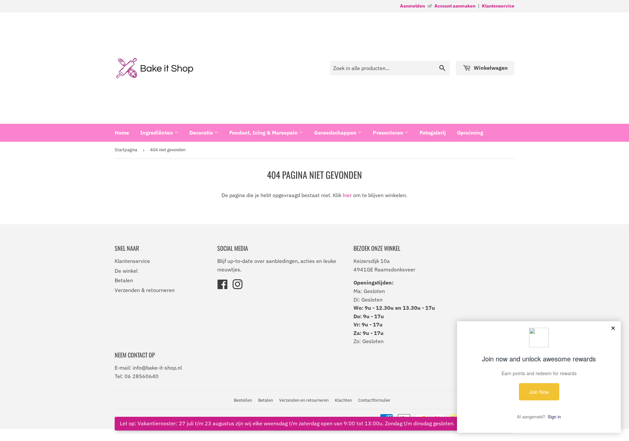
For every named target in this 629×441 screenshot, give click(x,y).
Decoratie (201, 132)
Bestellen (243, 400)
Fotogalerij (433, 132)
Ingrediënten (157, 132)
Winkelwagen (490, 67)
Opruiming (470, 132)
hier (347, 195)
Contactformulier (374, 400)
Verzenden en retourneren (304, 400)
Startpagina (126, 150)
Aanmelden (412, 6)
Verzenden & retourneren (145, 290)
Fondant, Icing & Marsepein (264, 132)
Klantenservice (498, 6)
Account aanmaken (454, 6)
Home (122, 132)
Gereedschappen (336, 132)
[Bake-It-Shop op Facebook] (222, 286)
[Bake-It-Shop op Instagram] (237, 286)
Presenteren (389, 132)
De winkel (126, 270)
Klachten (343, 400)
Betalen (124, 280)
